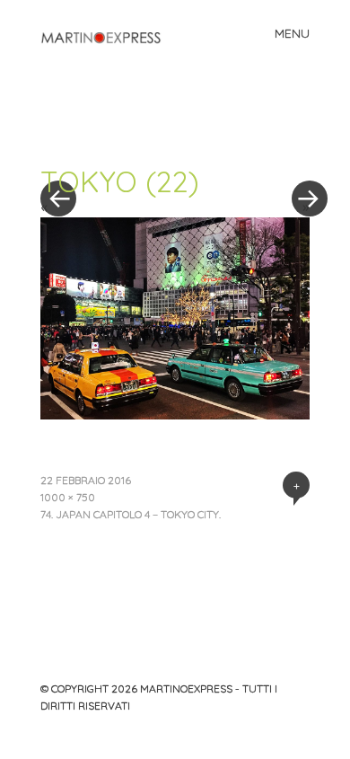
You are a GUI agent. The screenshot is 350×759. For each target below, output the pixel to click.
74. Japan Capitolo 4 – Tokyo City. (130, 514)
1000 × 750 (67, 497)
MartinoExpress (186, 688)
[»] (301, 144)
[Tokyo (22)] (175, 414)
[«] (107, 144)
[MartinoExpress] (108, 38)
